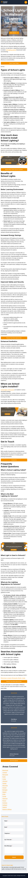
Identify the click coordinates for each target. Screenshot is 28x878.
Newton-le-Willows (7, 809)
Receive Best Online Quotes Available (14, 169)
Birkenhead (3, 678)
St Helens (4, 802)
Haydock (4, 807)
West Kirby (5, 785)
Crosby (23, 678)
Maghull (4, 792)
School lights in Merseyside (7, 389)
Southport (4, 805)
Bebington (4, 789)
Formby (4, 796)
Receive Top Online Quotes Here (14, 337)
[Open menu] (25, 2)
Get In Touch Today (14, 63)
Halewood (4, 798)
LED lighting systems (11, 50)
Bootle (19, 678)
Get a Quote (13, 32)
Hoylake (4, 783)
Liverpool (9, 678)
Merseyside (15, 678)
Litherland (4, 781)
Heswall (4, 787)
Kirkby (4, 794)
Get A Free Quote (14, 760)
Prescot (4, 800)
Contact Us (14, 459)
